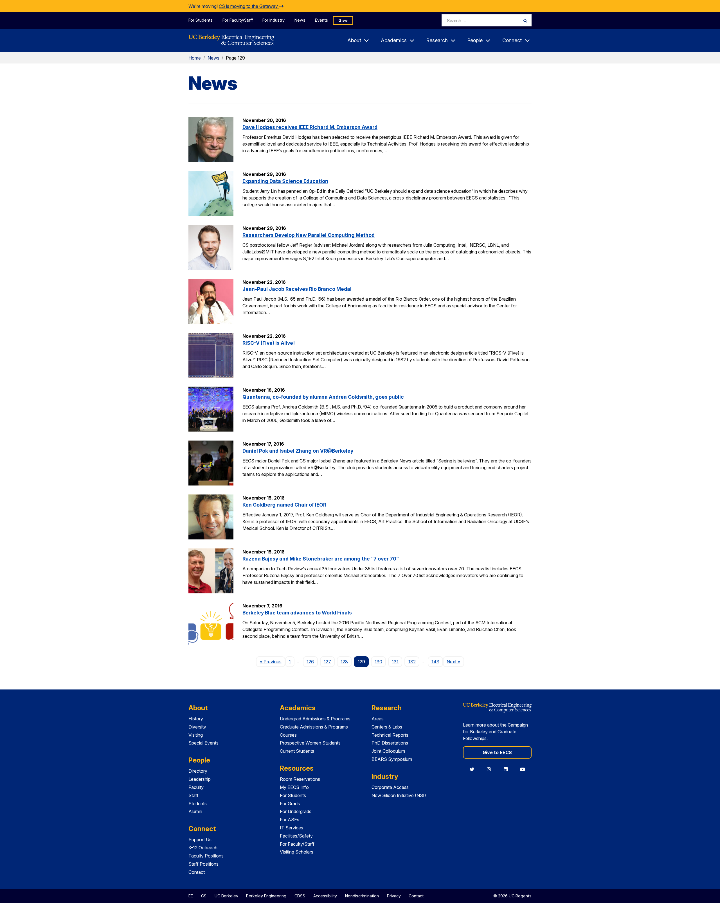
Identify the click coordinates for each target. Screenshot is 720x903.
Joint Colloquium (388, 751)
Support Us (200, 839)
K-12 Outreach (202, 847)
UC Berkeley (226, 895)
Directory (197, 771)
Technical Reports (390, 735)
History (195, 719)
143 (435, 661)
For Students (200, 20)
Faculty (196, 787)
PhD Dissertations (390, 743)
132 (412, 661)
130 (378, 661)
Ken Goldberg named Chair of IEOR (284, 505)
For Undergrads (295, 811)
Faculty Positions (206, 856)
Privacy (394, 895)
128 (344, 661)
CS (203, 895)
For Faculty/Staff (237, 20)
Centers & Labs (387, 727)
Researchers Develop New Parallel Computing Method (308, 235)
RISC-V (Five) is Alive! (268, 343)
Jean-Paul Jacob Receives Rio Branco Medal (297, 289)
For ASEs (289, 819)
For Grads (290, 803)
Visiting (195, 735)
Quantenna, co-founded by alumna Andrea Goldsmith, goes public (323, 397)
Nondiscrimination (362, 895)
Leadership (199, 779)
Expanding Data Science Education (285, 181)
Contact (196, 872)
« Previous (272, 661)
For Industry (273, 20)
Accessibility (325, 895)
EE (190, 895)
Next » (455, 661)
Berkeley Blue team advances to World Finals (297, 613)
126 (310, 661)
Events (321, 20)
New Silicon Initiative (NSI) (399, 795)
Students (197, 803)
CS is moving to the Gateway (249, 6)
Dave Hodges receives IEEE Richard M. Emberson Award (309, 127)
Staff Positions (203, 864)
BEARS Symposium (392, 759)
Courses (288, 735)
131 (395, 661)
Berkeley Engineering (266, 895)
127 (327, 661)
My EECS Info (294, 787)
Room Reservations (300, 779)
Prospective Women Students (310, 743)
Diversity (197, 727)
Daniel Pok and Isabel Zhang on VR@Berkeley (297, 451)
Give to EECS (497, 752)
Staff (193, 795)
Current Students (297, 751)
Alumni (195, 811)
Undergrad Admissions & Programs (315, 719)
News (299, 20)
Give (343, 20)
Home (194, 58)
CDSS (299, 895)
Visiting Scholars (296, 852)
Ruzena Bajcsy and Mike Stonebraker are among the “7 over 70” (320, 559)
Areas (378, 719)
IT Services (291, 828)
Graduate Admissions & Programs (314, 727)
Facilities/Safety (296, 836)
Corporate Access (390, 787)
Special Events (203, 743)
